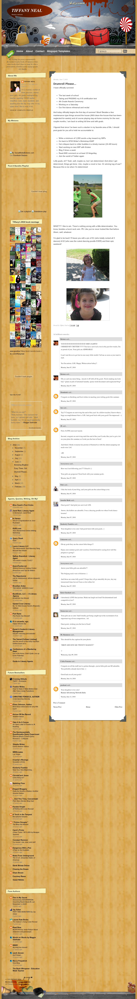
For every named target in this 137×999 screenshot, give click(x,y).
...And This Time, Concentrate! (25, 799)
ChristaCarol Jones (20, 775)
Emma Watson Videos (21, 746)
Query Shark (18, 538)
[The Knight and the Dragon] (39, 232)
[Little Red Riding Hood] (18, 274)
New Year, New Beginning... (23, 770)
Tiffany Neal (29, 81)
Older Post (118, 707)
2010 (14, 445)
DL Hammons (65, 634)
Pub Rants (17, 614)
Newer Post (57, 707)
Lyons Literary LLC (20, 546)
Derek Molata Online (21, 866)
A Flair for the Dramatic (21, 850)
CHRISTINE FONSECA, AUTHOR (26, 697)
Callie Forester (65, 661)
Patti (62, 485)
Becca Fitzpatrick (20, 961)
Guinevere (64, 611)
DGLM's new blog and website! (24, 634)
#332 (14, 541)
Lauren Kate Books (20, 920)
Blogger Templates (11, 982)
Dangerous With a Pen (22, 848)
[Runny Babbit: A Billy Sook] (18, 234)
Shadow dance (18, 717)
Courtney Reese (19, 876)
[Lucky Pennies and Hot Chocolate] (29, 234)
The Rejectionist (19, 576)
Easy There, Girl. (20, 468)
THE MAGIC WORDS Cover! (23, 588)
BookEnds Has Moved (21, 598)
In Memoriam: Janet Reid (22, 513)
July (16, 458)
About (29, 51)
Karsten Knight (19, 807)
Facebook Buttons (20, 155)
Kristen (63, 339)
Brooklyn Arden (19, 586)
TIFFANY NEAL (27, 10)
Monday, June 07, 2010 (68, 367)
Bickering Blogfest (21, 465)
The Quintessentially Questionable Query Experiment (26, 733)
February (18, 487)
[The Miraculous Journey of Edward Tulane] (18, 346)
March (17, 483)
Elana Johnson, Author (22, 705)
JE (61, 426)
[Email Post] (77, 325)
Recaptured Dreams (20, 817)
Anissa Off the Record (22, 714)
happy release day (19, 624)
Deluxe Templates (25, 982)
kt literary (16, 518)
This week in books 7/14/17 (23, 560)
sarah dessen (18, 953)
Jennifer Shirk (65, 500)
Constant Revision (20, 840)
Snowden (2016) (19, 762)
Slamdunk (64, 392)
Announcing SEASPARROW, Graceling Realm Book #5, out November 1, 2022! (24, 902)
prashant (63, 685)
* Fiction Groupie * (20, 822)
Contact (39, 51)
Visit (15, 395)
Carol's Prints (18, 830)
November (19, 448)
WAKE (15, 945)
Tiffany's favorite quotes (21, 404)
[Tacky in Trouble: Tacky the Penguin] (23, 242)
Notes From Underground (23, 856)
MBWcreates (18, 752)
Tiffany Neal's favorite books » (31, 351)
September (19, 451)
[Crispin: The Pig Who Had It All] (13, 241)
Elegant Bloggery (20, 789)
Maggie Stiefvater (30, 423)
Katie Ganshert (65, 592)
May (16, 476)
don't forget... (17, 955)
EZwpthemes (25, 984)
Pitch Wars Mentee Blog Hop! (23, 801)
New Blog (16, 963)
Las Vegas (16, 754)
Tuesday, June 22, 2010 (68, 697)
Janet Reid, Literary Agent (23, 511)
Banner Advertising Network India (73, 692)
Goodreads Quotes (35, 428)
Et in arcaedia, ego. (21, 622)
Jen (61, 408)
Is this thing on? (18, 778)
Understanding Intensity (21, 699)
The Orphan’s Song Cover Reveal (25, 922)
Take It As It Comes (21, 722)
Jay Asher (17, 910)
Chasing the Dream (20, 869)
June (17, 462)
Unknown (64, 539)
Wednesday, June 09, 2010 (69, 655)
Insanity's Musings (20, 760)
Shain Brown (18, 873)
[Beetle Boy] (18, 240)
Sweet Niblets (18, 880)
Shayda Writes (19, 744)
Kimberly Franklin (67, 524)
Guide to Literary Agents (23, 661)
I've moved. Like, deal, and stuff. (24, 842)
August (17, 455)
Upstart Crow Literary (21, 604)
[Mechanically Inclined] (23, 339)
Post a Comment (59, 703)
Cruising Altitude (20, 679)
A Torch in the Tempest (22, 815)
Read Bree (17, 927)
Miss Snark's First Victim (23, 505)
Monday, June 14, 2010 (68, 678)
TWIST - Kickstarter (19, 681)
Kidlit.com (17, 528)
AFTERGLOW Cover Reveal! (23, 809)
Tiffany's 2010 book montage (26, 222)
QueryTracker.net (20, 566)
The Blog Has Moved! (20, 824)
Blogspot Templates (58, 51)
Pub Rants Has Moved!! (21, 616)
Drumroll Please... (64, 83)
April (16, 480)
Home (19, 51)
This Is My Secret (20, 898)
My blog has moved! (20, 947)
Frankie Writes (19, 687)
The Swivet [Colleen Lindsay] (25, 639)
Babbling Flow (19, 783)
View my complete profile (21, 110)
